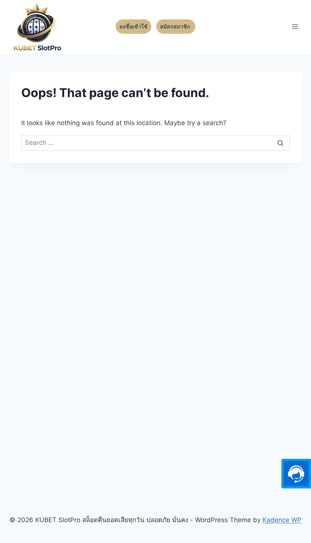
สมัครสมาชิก (176, 27)
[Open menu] (295, 27)
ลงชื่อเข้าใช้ (133, 27)
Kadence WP (282, 520)
